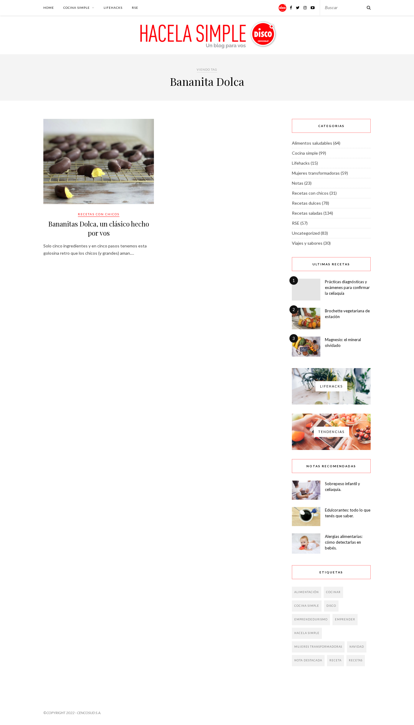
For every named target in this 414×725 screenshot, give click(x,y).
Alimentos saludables (312, 143)
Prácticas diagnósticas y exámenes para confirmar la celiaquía (347, 287)
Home (48, 7)
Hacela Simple (306, 633)
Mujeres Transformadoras (318, 646)
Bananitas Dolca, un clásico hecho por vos (98, 228)
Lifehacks (113, 7)
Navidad (356, 646)
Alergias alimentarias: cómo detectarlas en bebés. (343, 542)
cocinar (333, 592)
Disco (331, 605)
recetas (355, 660)
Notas (297, 183)
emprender (345, 619)
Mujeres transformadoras (316, 173)
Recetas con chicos (98, 214)
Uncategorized (306, 233)
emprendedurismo (311, 619)
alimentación (306, 592)
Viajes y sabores (307, 243)
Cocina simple (76, 7)
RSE (135, 7)
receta (335, 660)
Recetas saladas (307, 213)
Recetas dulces (306, 203)
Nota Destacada (308, 660)
